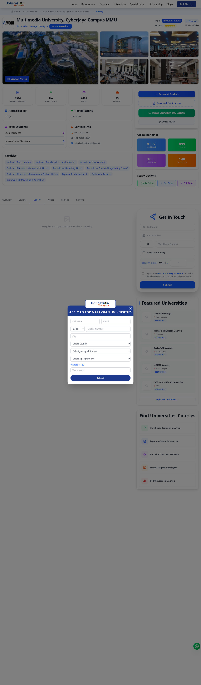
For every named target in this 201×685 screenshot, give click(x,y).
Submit (100, 378)
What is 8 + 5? (77, 364)
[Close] (130, 308)
